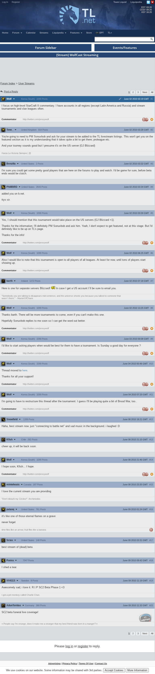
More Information (137, 670)
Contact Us (101, 663)
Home (5, 32)
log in (69, 646)
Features (75, 32)
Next (144, 92)
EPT (101, 32)
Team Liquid (120, 2)
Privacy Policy (69, 663)
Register (16, 2)
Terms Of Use (86, 663)
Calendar (31, 32)
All (152, 92)
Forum (16, 32)
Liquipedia (136, 2)
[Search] (152, 39)
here (24, 370)
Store (89, 32)
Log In (5, 2)
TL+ (110, 32)
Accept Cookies (114, 670)
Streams (44, 32)
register (83, 646)
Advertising (54, 663)
